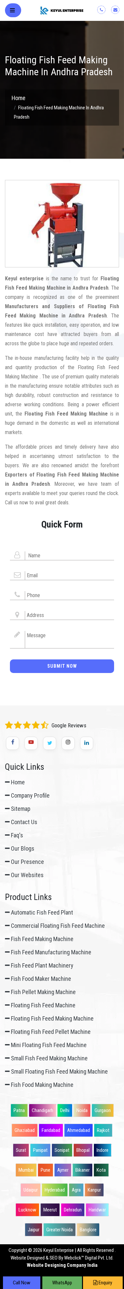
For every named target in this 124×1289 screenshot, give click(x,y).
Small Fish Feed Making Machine (49, 1058)
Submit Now (62, 666)
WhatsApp (62, 1283)
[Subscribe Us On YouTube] (31, 743)
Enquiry (105, 1283)
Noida (82, 1110)
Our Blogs (22, 848)
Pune (45, 1170)
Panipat (40, 1150)
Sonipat (62, 1150)
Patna (19, 1110)
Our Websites (27, 874)
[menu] (13, 11)
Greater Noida (59, 1230)
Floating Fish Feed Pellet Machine (50, 1031)
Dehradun (73, 1210)
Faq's (16, 835)
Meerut (50, 1210)
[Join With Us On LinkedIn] (86, 743)
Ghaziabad (25, 1130)
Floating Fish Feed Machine (42, 1005)
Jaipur (33, 1230)
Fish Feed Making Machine (41, 938)
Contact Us (23, 821)
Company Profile (30, 795)
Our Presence (27, 861)
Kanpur (94, 1190)
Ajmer (62, 1170)
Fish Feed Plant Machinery (41, 965)
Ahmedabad (78, 1130)
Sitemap (20, 808)
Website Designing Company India (62, 1265)
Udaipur (30, 1190)
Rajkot (103, 1130)
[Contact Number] (103, 10)
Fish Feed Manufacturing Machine (50, 952)
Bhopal (83, 1150)
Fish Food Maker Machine (40, 978)
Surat (21, 1150)
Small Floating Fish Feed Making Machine (59, 1071)
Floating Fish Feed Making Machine (52, 1018)
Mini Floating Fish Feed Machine (48, 1044)
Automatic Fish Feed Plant (41, 912)
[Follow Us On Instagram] (68, 743)
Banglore (88, 1230)
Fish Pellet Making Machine (43, 991)
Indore (102, 1150)
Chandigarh (42, 1110)
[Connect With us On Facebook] (12, 743)
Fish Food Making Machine (41, 1084)
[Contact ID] (117, 10)
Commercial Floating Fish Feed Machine (57, 925)
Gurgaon (103, 1110)
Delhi (64, 1110)
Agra (76, 1190)
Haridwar (97, 1210)
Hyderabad (55, 1190)
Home (18, 97)
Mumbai (26, 1170)
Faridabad (51, 1130)
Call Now (21, 1283)
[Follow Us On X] (49, 743)
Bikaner (82, 1170)
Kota (101, 1170)
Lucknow (27, 1210)
